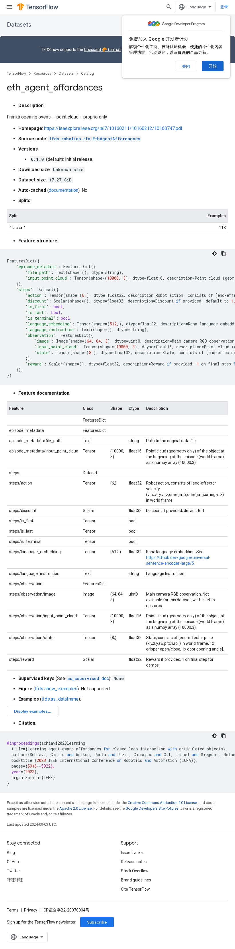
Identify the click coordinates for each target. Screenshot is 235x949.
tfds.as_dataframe (60, 699)
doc (88, 678)
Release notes (134, 861)
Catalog (87, 73)
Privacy (30, 910)
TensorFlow (16, 73)
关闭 (186, 66)
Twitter (13, 871)
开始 (213, 66)
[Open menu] (9, 7)
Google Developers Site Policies (152, 808)
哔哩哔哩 (15, 880)
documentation (63, 190)
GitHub (13, 861)
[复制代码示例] (223, 253)
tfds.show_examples (56, 688)
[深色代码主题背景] (214, 253)
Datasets (19, 24)
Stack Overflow (134, 871)
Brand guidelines (136, 880)
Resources (42, 73)
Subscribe (97, 922)
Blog (11, 852)
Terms (13, 910)
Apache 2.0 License (75, 808)
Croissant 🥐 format (102, 49)
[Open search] (169, 6)
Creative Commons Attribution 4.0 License (162, 802)
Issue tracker (132, 852)
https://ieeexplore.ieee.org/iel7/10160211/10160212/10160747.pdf (113, 128)
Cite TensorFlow (135, 889)
